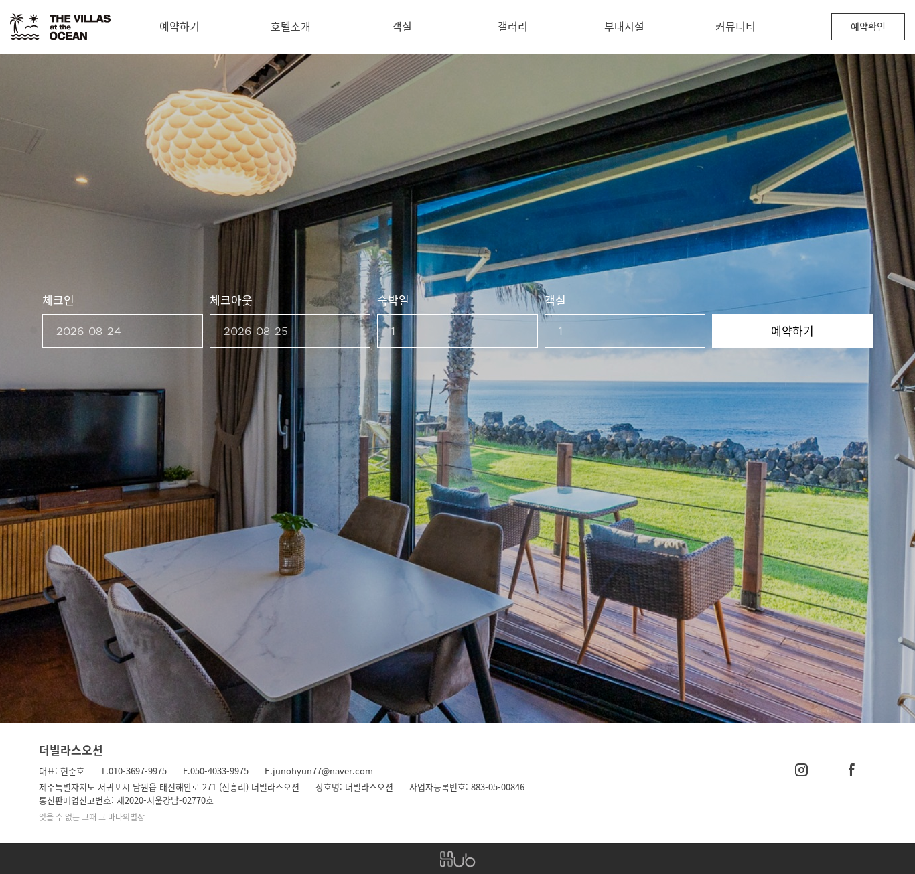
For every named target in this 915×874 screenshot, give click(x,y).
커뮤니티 (735, 26)
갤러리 (513, 26)
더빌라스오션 (71, 749)
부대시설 (624, 26)
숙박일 (393, 299)
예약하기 (179, 26)
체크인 (58, 299)
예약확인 (868, 26)
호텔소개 (291, 26)
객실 (402, 26)
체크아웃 (231, 299)
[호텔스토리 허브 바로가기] (457, 859)
